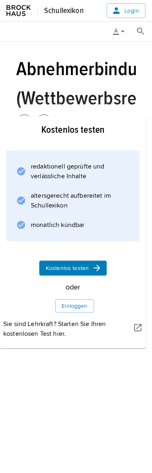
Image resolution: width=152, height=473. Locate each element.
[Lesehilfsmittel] (121, 31)
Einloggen (74, 305)
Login (131, 10)
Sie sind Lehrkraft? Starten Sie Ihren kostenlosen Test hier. (54, 329)
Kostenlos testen (67, 268)
